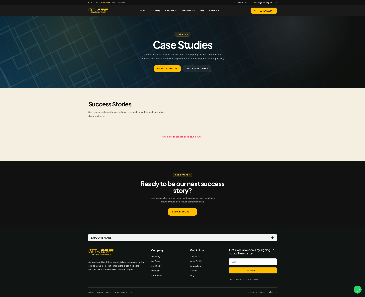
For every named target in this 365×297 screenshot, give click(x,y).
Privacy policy (252, 279)
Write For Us (196, 261)
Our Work (155, 270)
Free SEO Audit (265, 10)
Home (143, 10)
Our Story (155, 10)
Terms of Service (236, 279)
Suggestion (195, 266)
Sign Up (254, 270)
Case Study (156, 275)
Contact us (215, 10)
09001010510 (242, 2)
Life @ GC (156, 266)
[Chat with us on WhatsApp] (358, 290)
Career (193, 270)
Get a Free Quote (197, 68)
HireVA (274, 292)
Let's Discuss (165, 68)
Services (169, 10)
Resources (187, 10)
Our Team (155, 261)
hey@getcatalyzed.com (266, 2)
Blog (202, 10)
